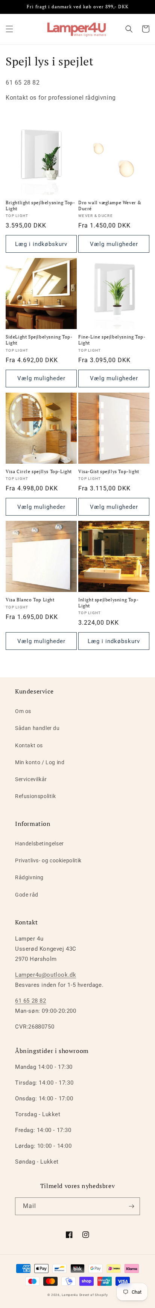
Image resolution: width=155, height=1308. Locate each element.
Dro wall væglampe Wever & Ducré (109, 205)
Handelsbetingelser (39, 844)
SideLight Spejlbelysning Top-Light (39, 340)
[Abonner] (131, 1206)
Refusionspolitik (35, 796)
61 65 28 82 (30, 1000)
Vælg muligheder (114, 244)
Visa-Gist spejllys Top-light (108, 471)
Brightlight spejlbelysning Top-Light (40, 205)
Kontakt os (29, 745)
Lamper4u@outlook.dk (45, 974)
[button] (9, 29)
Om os (23, 711)
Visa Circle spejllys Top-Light (39, 471)
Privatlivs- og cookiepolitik (48, 860)
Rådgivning (29, 877)
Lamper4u (70, 1295)
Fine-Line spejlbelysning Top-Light (111, 340)
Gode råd (26, 895)
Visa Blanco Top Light (30, 599)
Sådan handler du (37, 728)
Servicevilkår (31, 779)
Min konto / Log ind (39, 762)
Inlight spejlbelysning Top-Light (108, 602)
